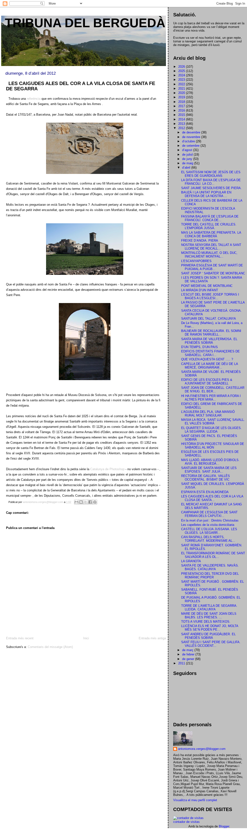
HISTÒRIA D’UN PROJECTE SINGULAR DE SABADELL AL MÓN (212, 445)
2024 (182, 75)
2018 (182, 102)
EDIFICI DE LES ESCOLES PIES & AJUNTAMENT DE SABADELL (206, 381)
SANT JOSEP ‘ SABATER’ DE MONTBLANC (213, 273)
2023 (182, 79)
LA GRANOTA (191, 561)
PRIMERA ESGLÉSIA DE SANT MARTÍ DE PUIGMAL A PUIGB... (212, 267)
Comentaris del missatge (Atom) (50, 647)
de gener (188, 659)
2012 (182, 128)
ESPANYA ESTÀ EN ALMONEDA (205, 492)
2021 (182, 88)
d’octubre (189, 141)
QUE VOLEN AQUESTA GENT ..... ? (207, 359)
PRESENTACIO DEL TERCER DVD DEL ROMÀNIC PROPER (210, 575)
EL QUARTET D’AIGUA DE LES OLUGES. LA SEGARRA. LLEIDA (211, 429)
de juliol (188, 154)
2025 (182, 71)
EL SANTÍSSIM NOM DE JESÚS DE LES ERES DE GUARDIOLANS (210, 174)
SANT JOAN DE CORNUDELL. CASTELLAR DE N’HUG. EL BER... (212, 389)
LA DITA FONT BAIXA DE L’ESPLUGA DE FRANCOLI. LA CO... (211, 181)
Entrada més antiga (152, 638)
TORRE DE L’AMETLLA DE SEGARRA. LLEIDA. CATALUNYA (209, 607)
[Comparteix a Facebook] (90, 502)
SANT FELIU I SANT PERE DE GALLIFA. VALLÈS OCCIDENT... (210, 643)
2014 (182, 119)
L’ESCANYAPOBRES (196, 261)
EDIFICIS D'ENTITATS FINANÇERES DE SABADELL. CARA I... (210, 353)
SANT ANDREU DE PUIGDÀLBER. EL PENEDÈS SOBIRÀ (208, 636)
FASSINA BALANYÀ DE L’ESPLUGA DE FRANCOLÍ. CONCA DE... (210, 218)
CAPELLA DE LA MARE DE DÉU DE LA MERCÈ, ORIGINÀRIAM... (209, 365)
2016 (182, 110)
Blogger (224, 826)
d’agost (187, 150)
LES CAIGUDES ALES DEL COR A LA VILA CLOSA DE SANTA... (212, 498)
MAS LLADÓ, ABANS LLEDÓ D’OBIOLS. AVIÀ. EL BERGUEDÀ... (210, 461)
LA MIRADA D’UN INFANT (199, 290)
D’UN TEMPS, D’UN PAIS (199, 347)
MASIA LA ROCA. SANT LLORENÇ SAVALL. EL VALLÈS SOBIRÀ (213, 421)
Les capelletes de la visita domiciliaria (207, 525)
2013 (182, 123)
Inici (86, 638)
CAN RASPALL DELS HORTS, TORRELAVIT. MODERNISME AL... (208, 538)
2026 (182, 66)
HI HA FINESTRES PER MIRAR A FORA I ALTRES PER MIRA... (211, 397)
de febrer (188, 654)
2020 (182, 93)
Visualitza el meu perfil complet (195, 800)
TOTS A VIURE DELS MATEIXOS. (205, 621)
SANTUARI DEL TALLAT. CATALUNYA (208, 318)
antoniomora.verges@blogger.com (202, 749)
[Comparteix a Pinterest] (94, 502)
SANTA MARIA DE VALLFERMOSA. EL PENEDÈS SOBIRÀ (209, 340)
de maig (188, 163)
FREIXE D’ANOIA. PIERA (199, 240)
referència (33, 98)
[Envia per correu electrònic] (76, 502)
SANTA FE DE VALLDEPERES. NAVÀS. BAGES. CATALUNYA (210, 567)
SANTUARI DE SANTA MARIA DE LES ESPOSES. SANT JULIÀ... (209, 469)
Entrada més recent (20, 638)
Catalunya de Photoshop (106, 469)
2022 (182, 84)
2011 (182, 663)
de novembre (191, 137)
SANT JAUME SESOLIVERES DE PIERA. (211, 188)
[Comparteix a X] (85, 502)
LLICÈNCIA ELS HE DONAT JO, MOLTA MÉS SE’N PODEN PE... (209, 627)
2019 (182, 97)
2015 (182, 115)
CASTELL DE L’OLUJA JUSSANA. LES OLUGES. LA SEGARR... (209, 531)
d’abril (186, 167)
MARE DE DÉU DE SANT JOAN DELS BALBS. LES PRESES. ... (208, 615)
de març (188, 650)
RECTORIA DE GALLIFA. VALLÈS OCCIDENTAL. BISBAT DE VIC (205, 477)
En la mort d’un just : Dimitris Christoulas (210, 520)
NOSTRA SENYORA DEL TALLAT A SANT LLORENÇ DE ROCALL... (211, 246)
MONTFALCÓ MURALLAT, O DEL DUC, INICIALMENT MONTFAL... (209, 254)
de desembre (191, 132)
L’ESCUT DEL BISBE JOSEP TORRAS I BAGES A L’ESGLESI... (210, 296)
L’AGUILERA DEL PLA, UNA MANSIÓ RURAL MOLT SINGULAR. (208, 413)
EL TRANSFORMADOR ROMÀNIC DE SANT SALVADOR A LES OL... (213, 555)
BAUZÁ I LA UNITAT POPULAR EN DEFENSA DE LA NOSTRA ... (206, 194)
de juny (187, 159)
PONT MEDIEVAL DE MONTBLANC (207, 286)
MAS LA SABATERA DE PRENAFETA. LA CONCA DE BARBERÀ (211, 234)
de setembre (191, 145)
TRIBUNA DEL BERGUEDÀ (85, 23)
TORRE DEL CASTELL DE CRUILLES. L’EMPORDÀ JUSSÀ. (208, 226)
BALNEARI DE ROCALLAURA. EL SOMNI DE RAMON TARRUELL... (211, 332)
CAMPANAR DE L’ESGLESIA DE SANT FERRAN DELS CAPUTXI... (209, 514)
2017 (182, 106)
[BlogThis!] (81, 502)
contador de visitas (186, 822)
